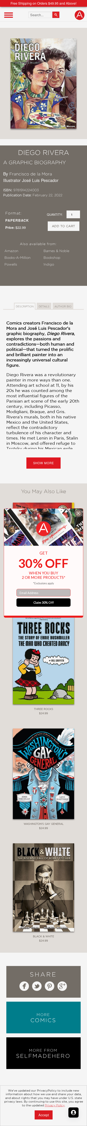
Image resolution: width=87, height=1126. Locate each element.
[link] (43, 528)
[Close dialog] (78, 513)
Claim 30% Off (43, 602)
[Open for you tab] (73, 1112)
